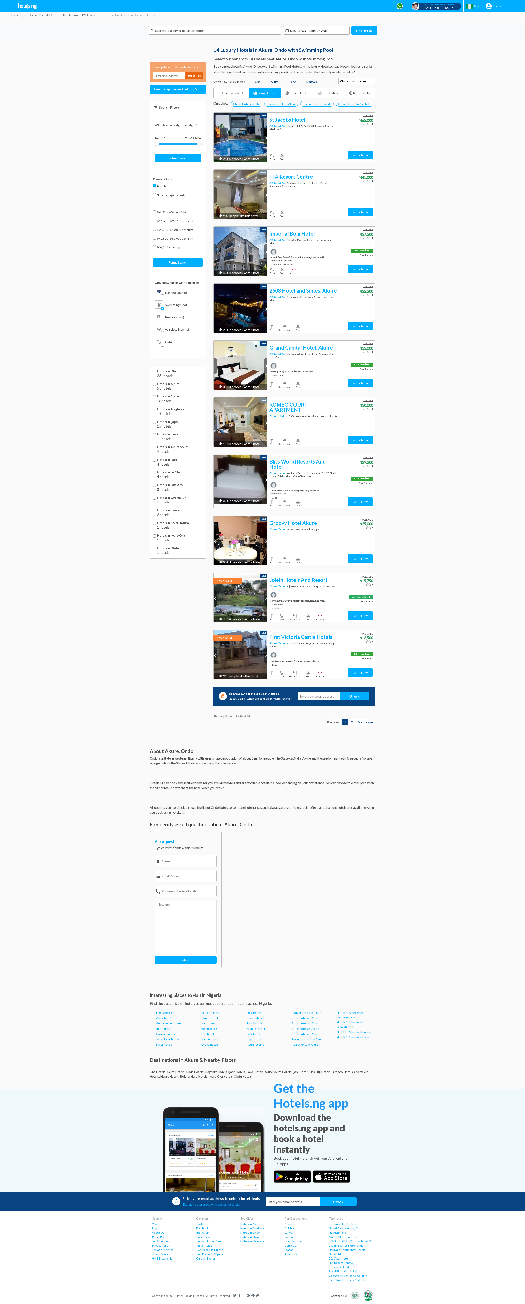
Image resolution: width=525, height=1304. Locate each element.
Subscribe (194, 75)
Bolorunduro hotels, (194, 1076)
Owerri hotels (210, 1018)
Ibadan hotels (210, 1012)
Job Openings (161, 1241)
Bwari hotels (254, 1023)
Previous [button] (215, 138)
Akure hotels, (176, 1072)
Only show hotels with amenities (177, 282)
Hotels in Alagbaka (170, 409)
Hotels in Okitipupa (252, 1228)
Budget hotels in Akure (306, 1012)
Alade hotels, (195, 1072)
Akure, (273, 126)
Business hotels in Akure (307, 1039)
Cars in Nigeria (205, 1258)
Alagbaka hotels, (216, 1072)
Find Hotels (364, 30)
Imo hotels (163, 1028)
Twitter (201, 1224)
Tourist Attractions (208, 1241)
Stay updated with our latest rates (176, 67)
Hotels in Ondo (250, 1232)
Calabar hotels (165, 1034)
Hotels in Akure (168, 384)
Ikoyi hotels (254, 1034)
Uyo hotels (208, 1034)
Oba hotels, (158, 1072)
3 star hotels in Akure (305, 1023)
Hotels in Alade (168, 396)
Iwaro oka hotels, (221, 1076)
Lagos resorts (255, 1039)
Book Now (360, 155)
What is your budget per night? (176, 125)
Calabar (289, 1228)
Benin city (291, 1245)
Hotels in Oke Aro (170, 485)
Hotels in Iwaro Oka (171, 535)
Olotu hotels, (243, 1076)
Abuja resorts (255, 1044)
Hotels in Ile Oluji (169, 472)
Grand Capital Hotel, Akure (346, 1228)
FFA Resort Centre (341, 1262)
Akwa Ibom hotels (167, 1039)
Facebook (202, 1228)
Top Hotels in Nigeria (209, 1250)
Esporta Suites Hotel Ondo (346, 1245)
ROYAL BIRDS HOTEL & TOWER (350, 1241)
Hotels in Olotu (168, 548)
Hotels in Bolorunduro (173, 523)
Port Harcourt (293, 1241)
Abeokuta (291, 1254)
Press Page (159, 1237)
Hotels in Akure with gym (353, 1037)
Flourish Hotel (338, 1232)
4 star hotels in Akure (305, 1028)
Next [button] (265, 138)
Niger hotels (164, 1044)
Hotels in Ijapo (167, 422)
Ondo (281, 126)
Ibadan (289, 1250)
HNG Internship (162, 1258)
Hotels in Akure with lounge (354, 1032)
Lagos (288, 1232)
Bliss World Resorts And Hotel (348, 1280)
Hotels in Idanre (168, 510)
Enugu (289, 1237)
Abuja (288, 1224)
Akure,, (273, 416)
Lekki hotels (254, 1018)
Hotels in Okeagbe (252, 1241)
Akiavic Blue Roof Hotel (344, 1237)
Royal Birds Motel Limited (345, 1271)
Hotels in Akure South (173, 447)
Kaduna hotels (210, 1039)
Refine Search (177, 158)
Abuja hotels (164, 1018)
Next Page (365, 722)
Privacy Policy (160, 1245)
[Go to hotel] (240, 137)
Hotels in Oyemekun (171, 497)
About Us (158, 1232)
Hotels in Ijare (167, 459)
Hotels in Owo (249, 1237)
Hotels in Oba (167, 371)
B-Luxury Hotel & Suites (344, 1224)
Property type (162, 179)
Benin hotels (209, 1028)
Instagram (202, 1232)
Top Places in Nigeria (209, 1254)
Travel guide (204, 1245)
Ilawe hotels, (255, 1072)
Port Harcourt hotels (169, 1023)
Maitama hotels (256, 1028)
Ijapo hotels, (237, 1072)
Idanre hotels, (169, 1076)
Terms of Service (162, 1250)
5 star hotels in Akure (305, 1034)
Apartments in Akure (305, 1044)
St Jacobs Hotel (339, 1267)
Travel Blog (203, 1237)
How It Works (161, 1254)
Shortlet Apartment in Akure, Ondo (178, 89)
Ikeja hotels (254, 1012)
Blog (155, 1228)
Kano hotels (209, 1023)
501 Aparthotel (338, 1258)
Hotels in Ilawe (167, 434)
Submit (186, 960)
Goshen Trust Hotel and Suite (348, 1275)
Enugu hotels (209, 1044)
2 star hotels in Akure (305, 1018)
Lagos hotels (164, 1012)
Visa (155, 1224)
